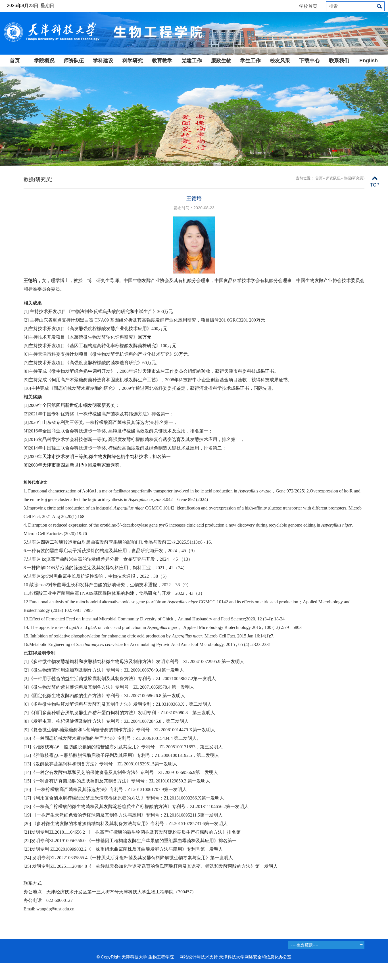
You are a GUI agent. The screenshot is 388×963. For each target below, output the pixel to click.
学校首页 (308, 6)
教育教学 (162, 60)
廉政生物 (221, 60)
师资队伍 (74, 60)
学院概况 (44, 60)
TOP (374, 185)
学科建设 (103, 60)
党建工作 (192, 60)
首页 (15, 60)
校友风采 (280, 60)
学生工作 (250, 60)
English (368, 60)
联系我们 (339, 60)
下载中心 (309, 60)
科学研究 (132, 60)
